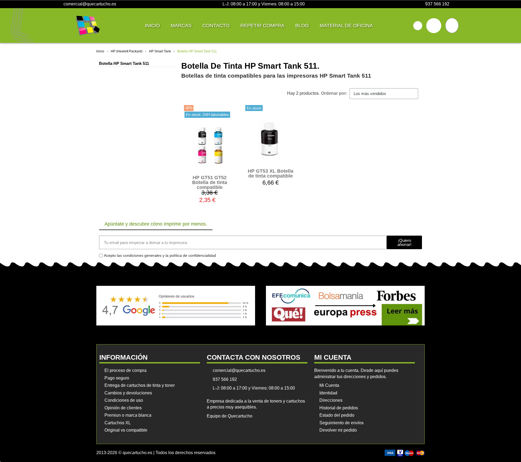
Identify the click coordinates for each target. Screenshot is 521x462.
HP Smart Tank (160, 51)
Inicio (152, 25)
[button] (417, 25)
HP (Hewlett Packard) (126, 51)
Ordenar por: (334, 93)
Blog (302, 25)
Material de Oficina (346, 25)
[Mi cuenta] (433, 25)
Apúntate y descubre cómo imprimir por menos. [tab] (155, 224)
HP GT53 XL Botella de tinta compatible (270, 173)
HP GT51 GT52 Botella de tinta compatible (209, 182)
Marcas (181, 25)
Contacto (216, 25)
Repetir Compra (262, 25)
